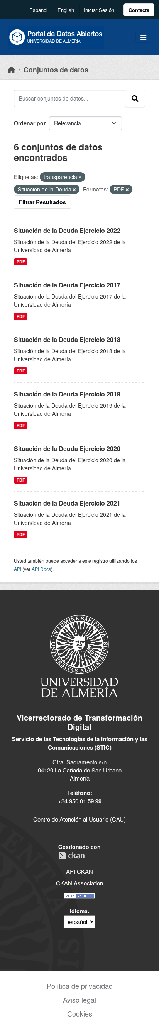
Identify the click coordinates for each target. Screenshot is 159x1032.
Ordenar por (30, 123)
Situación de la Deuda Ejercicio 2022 (67, 230)
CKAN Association (79, 883)
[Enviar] (135, 98)
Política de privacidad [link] (80, 986)
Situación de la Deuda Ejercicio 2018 (67, 339)
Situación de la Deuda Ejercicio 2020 (67, 448)
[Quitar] (80, 177)
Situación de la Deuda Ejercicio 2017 (67, 284)
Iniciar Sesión (99, 10)
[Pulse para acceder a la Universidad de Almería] (79, 655)
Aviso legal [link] (79, 999)
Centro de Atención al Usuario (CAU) (79, 819)
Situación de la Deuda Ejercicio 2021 (67, 503)
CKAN (71, 855)
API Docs (41, 569)
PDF (21, 262)
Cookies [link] (79, 1013)
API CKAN (79, 871)
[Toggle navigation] (143, 37)
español (38, 10)
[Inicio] (11, 69)
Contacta (139, 10)
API (17, 569)
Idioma (79, 911)
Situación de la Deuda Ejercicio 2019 (67, 394)
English (66, 10)
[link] (138, 9)
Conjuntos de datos (56, 69)
